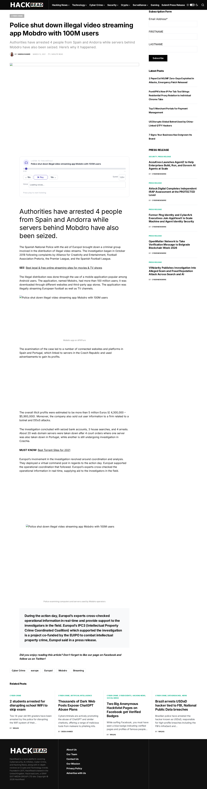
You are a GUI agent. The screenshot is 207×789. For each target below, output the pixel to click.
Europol (48, 670)
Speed (115, 176)
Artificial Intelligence (81, 695)
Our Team (71, 754)
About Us (71, 749)
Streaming (78, 670)
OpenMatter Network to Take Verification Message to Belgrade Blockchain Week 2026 (169, 244)
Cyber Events (125, 695)
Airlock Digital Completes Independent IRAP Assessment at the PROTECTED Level (173, 192)
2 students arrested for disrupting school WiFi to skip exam (29, 705)
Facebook (110, 654)
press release (85, 640)
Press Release (164, 157)
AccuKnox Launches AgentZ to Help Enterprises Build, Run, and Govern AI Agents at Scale (172, 165)
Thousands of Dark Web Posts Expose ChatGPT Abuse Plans (76, 705)
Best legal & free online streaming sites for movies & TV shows (64, 267)
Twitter (40, 658)
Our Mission (73, 763)
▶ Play (41, 177)
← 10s (28, 177)
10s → (53, 177)
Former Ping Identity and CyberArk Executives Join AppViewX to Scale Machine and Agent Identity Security (171, 218)
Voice (25, 184)
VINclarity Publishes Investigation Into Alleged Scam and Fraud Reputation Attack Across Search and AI (172, 271)
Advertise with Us (76, 773)
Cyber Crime (17, 16)
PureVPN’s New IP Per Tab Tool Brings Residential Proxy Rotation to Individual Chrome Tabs (170, 95)
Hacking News (139, 695)
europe (34, 670)
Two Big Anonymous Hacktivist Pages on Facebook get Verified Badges (124, 710)
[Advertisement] (74, 384)
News (184, 695)
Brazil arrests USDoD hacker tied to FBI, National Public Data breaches (175, 705)
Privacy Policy (74, 768)
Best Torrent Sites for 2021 (54, 450)
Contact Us (72, 759)
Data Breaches (174, 695)
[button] (192, 4)
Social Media (113, 698)
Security (153, 157)
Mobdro (63, 670)
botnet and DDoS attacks (34, 420)
